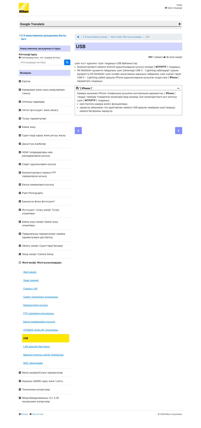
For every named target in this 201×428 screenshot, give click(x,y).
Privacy (24, 414)
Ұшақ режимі (31, 280)
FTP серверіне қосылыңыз (38, 313)
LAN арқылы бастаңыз (36, 346)
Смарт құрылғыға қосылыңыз (40, 296)
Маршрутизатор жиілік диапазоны (43, 354)
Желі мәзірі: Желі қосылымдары (126, 37)
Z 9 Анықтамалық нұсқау (95, 37)
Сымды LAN (30, 288)
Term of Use (37, 414)
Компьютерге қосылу (35, 305)
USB (25, 338)
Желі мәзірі (29, 272)
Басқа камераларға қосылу (39, 321)
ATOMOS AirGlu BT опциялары (40, 329)
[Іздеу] (67, 62)
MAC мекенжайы (33, 363)
